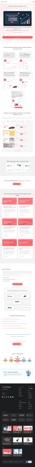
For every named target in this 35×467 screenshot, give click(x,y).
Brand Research (28, 121)
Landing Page (30, 397)
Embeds (29, 402)
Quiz (29, 390)
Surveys (29, 392)
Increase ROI (30, 404)
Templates (20, 406)
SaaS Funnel (30, 408)
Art (4, 121)
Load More (17, 150)
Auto (8, 121)
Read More (6, 214)
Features (20, 404)
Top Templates (11, 461)
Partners (20, 392)
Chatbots (29, 388)
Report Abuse (21, 395)
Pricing (20, 408)
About (20, 388)
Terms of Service (16, 461)
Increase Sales (30, 406)
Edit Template (24, 127)
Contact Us (21, 461)
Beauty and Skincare (21, 121)
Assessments (30, 395)
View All (30, 412)
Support (20, 390)
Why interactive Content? (22, 402)
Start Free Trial (17, 37)
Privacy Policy (5, 461)
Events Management (13, 121)
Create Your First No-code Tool (17, 32)
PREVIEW (21, 127)
